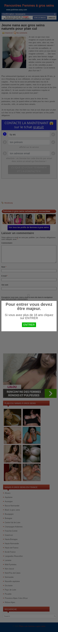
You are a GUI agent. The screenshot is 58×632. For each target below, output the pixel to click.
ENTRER (29, 324)
